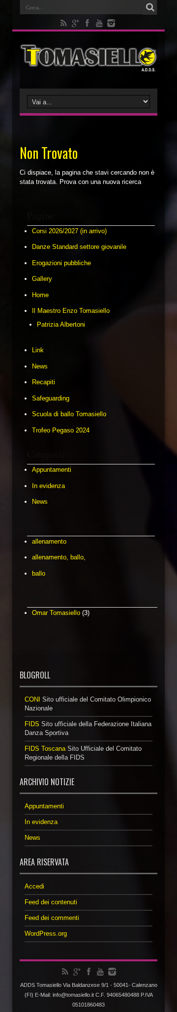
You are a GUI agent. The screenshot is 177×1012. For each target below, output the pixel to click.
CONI (32, 699)
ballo (38, 573)
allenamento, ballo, (59, 557)
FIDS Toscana (45, 748)
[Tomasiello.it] (88, 64)
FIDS (32, 724)
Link (38, 350)
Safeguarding (50, 398)
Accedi (34, 886)
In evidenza (48, 486)
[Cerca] (150, 7)
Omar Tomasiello (56, 612)
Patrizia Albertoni (61, 324)
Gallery (42, 278)
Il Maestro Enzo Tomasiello (71, 310)
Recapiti (43, 382)
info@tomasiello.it (73, 995)
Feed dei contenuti (51, 902)
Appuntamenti (51, 469)
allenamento (49, 541)
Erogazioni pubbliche (61, 263)
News (40, 366)
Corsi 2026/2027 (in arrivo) (69, 231)
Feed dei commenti (52, 917)
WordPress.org (46, 933)
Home (40, 295)
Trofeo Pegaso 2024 (60, 430)
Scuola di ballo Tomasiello (69, 414)
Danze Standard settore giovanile (79, 246)
